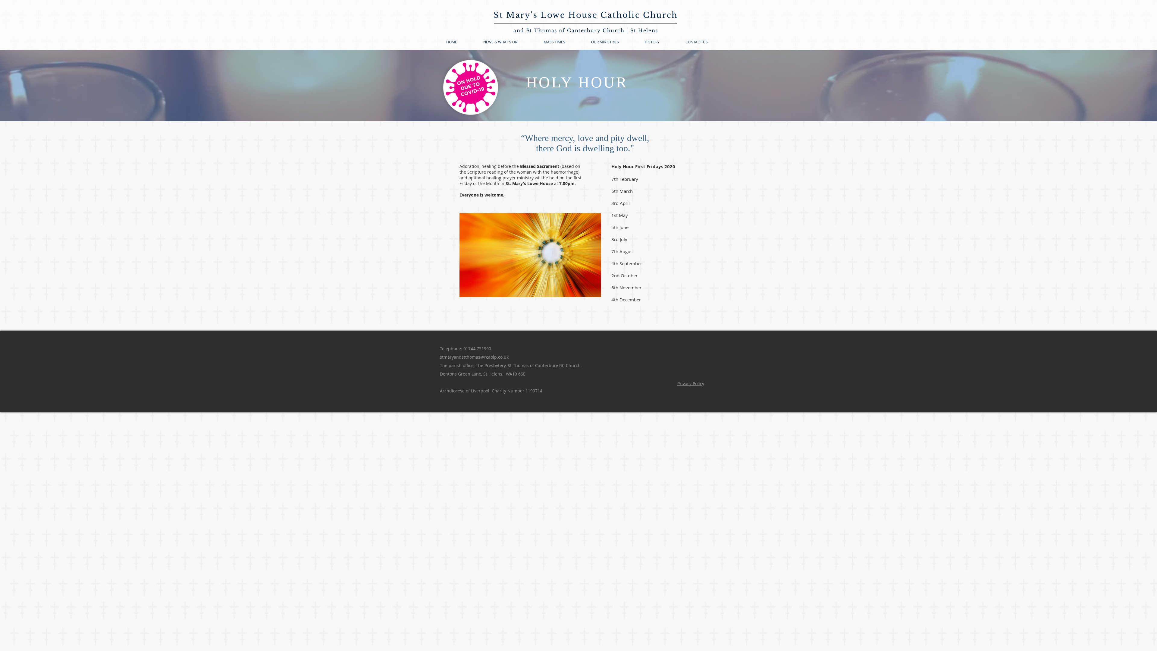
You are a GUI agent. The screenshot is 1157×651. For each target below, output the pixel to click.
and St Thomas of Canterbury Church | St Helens (585, 30)
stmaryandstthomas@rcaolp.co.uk (474, 357)
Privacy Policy (690, 383)
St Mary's (517, 15)
